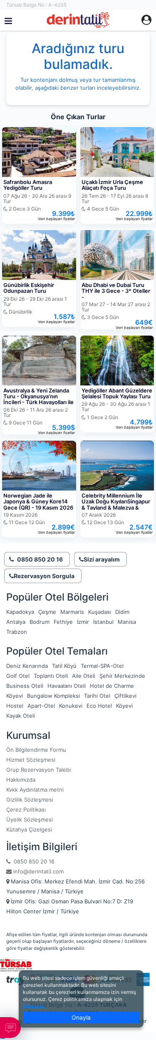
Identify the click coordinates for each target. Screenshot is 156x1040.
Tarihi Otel (97, 695)
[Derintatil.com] (78, 20)
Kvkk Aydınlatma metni (35, 789)
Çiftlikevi (125, 695)
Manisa (127, 621)
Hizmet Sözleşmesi (30, 759)
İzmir (83, 621)
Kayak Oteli (20, 715)
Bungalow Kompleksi (53, 695)
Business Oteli (24, 685)
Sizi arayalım (102, 559)
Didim (122, 611)
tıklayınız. (34, 1006)
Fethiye (63, 621)
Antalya (15, 621)
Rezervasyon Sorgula (44, 575)
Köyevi (14, 695)
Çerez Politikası (26, 809)
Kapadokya (20, 611)
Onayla (81, 1017)
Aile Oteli (83, 675)
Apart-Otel (41, 705)
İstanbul (103, 621)
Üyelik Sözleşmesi (29, 819)
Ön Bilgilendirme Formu (36, 749)
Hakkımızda (20, 779)
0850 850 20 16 (32, 861)
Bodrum (40, 621)
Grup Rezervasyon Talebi (38, 769)
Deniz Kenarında (27, 665)
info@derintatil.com (38, 871)
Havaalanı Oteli (66, 685)
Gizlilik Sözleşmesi (29, 799)
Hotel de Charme (112, 685)
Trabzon (16, 631)
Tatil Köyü (64, 665)
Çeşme (47, 611)
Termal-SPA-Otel (102, 665)
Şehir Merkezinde (122, 675)
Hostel (14, 705)
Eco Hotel (99, 705)
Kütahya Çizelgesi (29, 829)
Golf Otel (18, 675)
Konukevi (70, 705)
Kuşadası (99, 611)
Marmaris (72, 611)
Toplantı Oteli (51, 675)
